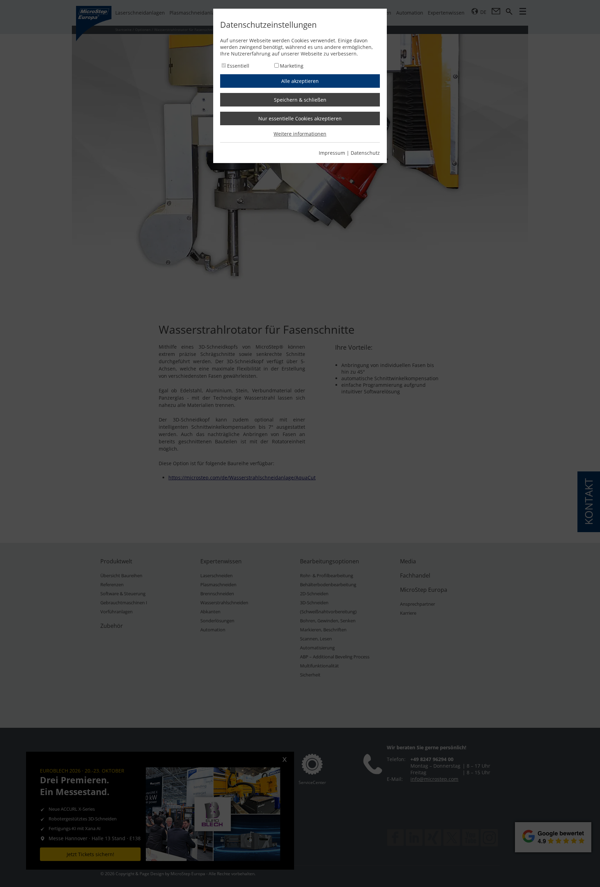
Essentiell (238, 65)
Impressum (332, 153)
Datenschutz (365, 153)
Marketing (291, 65)
